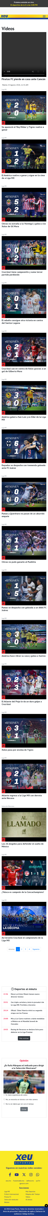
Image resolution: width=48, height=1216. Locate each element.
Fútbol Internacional (11, 1194)
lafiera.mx (30, 1181)
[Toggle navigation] (44, 17)
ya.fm (38, 1181)
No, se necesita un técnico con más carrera (22, 1099)
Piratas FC (7, 1197)
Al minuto (29, 1200)
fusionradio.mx (18, 1181)
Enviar (24, 1109)
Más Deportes (30, 1191)
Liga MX (7, 1191)
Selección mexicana (11, 1200)
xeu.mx (8, 1181)
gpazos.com (24, 1183)
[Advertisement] (24, 1134)
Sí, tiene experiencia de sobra (16, 1095)
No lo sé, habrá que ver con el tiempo (20, 1104)
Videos (28, 1197)
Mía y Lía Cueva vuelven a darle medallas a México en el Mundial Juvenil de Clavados (27, 1021)
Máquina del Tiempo (33, 1194)
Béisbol (6, 1202)
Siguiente (36, 949)
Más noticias (24, 1038)
